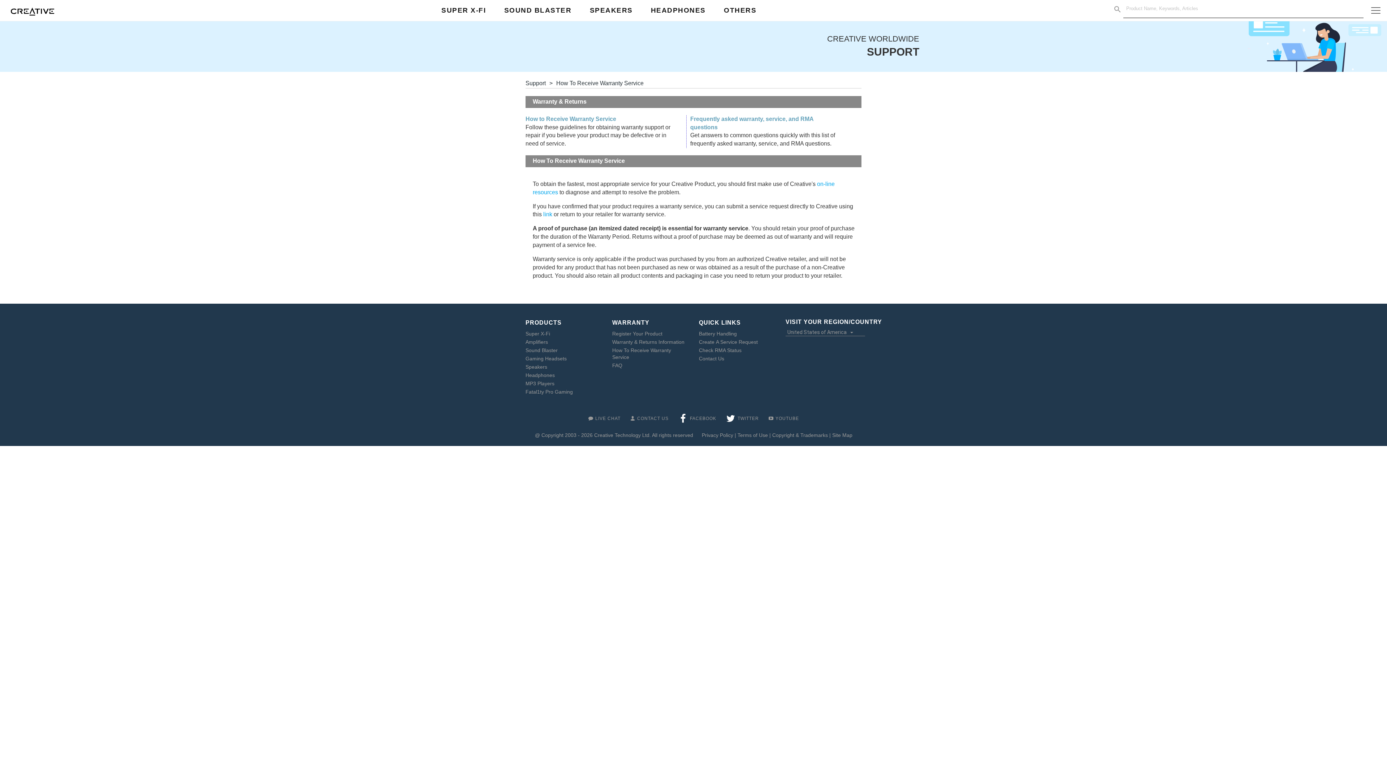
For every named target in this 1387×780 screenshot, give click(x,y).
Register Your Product (637, 334)
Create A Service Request (728, 342)
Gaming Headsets (546, 358)
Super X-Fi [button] (463, 10)
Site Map (842, 435)
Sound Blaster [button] (538, 10)
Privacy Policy (717, 435)
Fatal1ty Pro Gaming (549, 392)
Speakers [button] (611, 10)
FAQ (617, 365)
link (547, 214)
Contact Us (711, 358)
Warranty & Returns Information (648, 342)
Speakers (536, 367)
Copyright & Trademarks (800, 435)
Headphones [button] (678, 10)
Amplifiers (537, 342)
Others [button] (740, 10)
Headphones (540, 375)
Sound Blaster (542, 350)
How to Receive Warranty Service (571, 119)
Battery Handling (718, 334)
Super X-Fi (538, 334)
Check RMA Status (720, 350)
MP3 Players (540, 383)
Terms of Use (753, 435)
